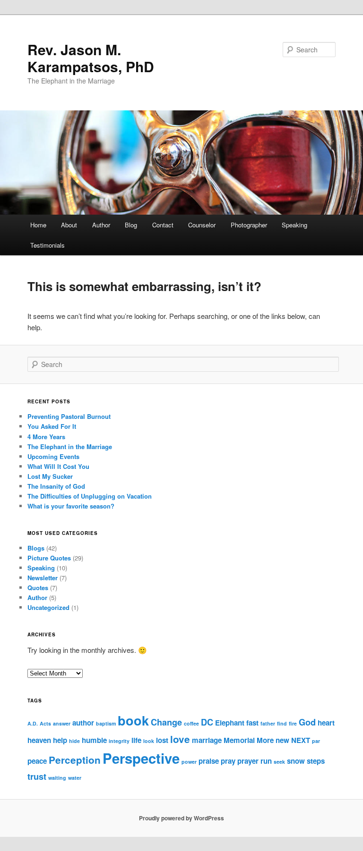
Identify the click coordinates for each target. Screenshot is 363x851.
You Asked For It (51, 426)
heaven (39, 740)
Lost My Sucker (50, 476)
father (267, 723)
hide (74, 740)
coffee (191, 723)
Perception (75, 760)
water (74, 777)
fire (293, 723)
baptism (106, 723)
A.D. (32, 723)
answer (61, 723)
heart (326, 723)
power (189, 761)
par (316, 740)
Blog (131, 224)
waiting (57, 777)
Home (38, 224)
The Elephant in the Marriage (69, 446)
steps (316, 761)
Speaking (294, 224)
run (266, 761)
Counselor (202, 224)
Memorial (239, 740)
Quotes (37, 587)
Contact (162, 224)
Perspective (141, 758)
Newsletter (42, 577)
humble (94, 740)
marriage (207, 740)
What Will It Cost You (58, 466)
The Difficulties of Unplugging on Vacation (89, 496)
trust (36, 776)
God (307, 722)
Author (101, 224)
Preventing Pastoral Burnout (69, 416)
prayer (248, 761)
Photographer (249, 224)
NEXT (300, 740)
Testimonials (47, 245)
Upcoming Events (53, 456)
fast (252, 723)
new (282, 740)
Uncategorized (48, 607)
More (265, 740)
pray (228, 761)
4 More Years (46, 436)
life (136, 740)
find (282, 723)
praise (209, 761)
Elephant (229, 723)
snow (296, 761)
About (69, 224)
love (180, 739)
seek (279, 761)
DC (207, 722)
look (148, 740)
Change (166, 722)
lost (162, 740)
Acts (45, 723)
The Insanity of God (56, 486)
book (133, 720)
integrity (119, 740)
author (83, 723)
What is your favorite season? (70, 505)
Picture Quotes (49, 557)
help (60, 740)
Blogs (35, 547)
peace (37, 761)
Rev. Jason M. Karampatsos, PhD (90, 57)
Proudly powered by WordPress (181, 818)
